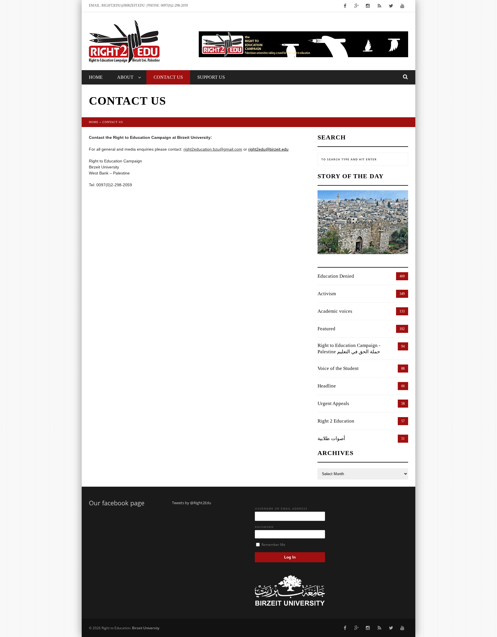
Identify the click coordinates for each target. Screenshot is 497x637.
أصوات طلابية (331, 438)
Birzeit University (145, 628)
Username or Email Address (281, 508)
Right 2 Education (336, 421)
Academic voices (335, 311)
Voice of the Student (338, 368)
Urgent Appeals (333, 403)
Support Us (211, 77)
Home (96, 77)
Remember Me (273, 544)
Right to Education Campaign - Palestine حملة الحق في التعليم (349, 348)
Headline (327, 386)
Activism (327, 293)
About (125, 77)
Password (264, 527)
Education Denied (336, 276)
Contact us (168, 77)
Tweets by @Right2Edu (191, 502)
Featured (326, 328)
